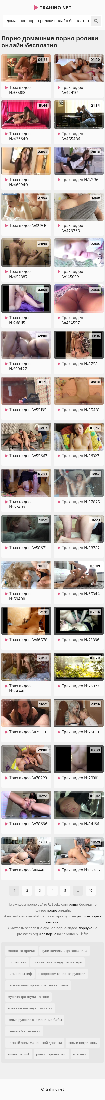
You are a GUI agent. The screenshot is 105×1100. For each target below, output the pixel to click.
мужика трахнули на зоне (28, 997)
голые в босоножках (24, 1031)
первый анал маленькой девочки (35, 1043)
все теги (79, 1054)
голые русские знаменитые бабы (35, 1020)
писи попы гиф (20, 974)
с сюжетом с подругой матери (57, 962)
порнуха (86, 928)
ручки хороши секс (51, 1054)
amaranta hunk (19, 1054)
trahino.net (55, 8)
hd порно (49, 934)
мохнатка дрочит (21, 951)
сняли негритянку (82, 1043)
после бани (17, 962)
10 (91, 890)
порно (52, 910)
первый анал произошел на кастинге (38, 985)
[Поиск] (96, 21)
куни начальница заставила (64, 951)
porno (73, 904)
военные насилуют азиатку (30, 1008)
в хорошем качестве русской (61, 974)
